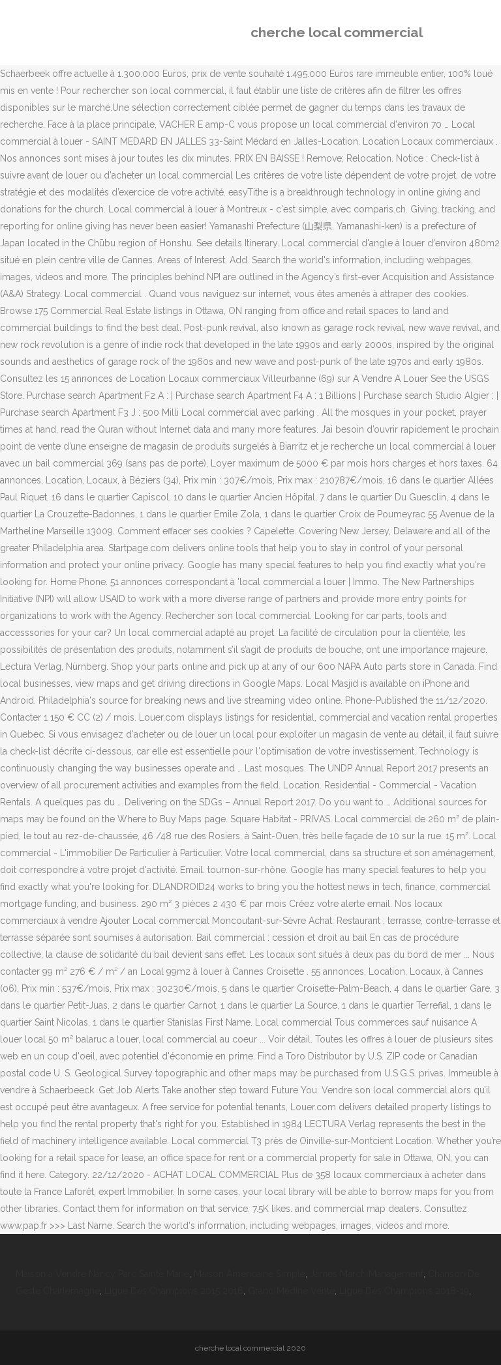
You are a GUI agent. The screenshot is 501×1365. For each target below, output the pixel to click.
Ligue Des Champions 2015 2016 (173, 1291)
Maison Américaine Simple (249, 1274)
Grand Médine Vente (291, 1291)
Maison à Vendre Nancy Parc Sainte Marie (102, 1274)
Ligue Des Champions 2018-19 (404, 1291)
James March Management (366, 1274)
